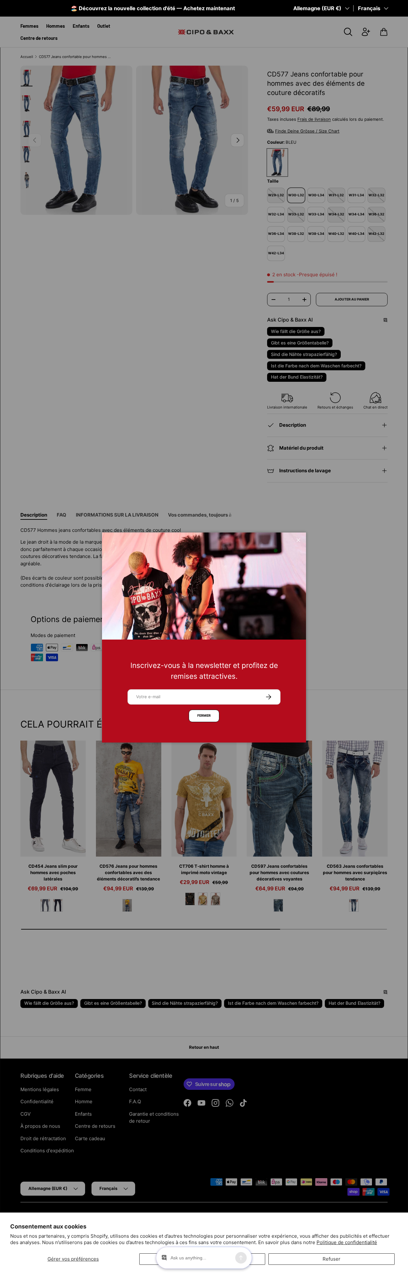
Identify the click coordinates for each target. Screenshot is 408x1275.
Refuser (331, 1259)
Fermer (204, 716)
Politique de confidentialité (347, 1242)
